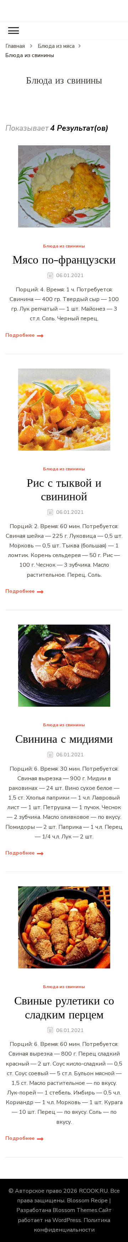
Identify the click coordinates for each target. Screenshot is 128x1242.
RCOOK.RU (93, 1191)
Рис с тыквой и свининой (64, 490)
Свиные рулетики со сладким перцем (64, 1007)
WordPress (66, 1220)
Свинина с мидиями (64, 739)
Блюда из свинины (64, 246)
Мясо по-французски (64, 259)
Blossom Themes (75, 1210)
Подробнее (19, 335)
